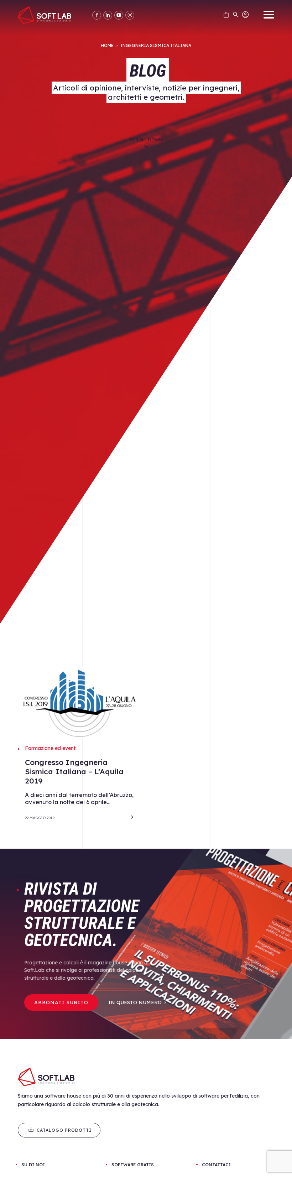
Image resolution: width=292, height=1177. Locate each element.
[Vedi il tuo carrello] (226, 16)
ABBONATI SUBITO (61, 1002)
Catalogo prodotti (64, 1130)
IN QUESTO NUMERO (135, 1002)
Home (107, 45)
